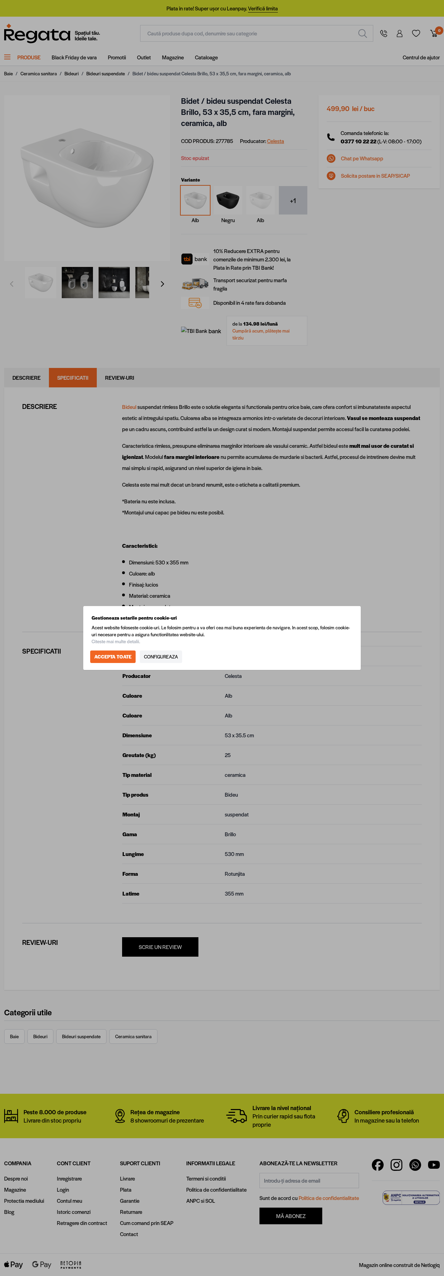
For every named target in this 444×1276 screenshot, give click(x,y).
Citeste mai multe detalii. (116, 641)
